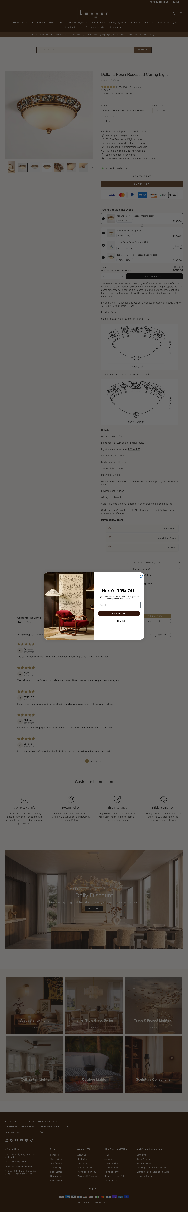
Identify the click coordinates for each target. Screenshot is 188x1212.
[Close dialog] (141, 576)
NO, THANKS (119, 621)
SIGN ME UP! (119, 613)
